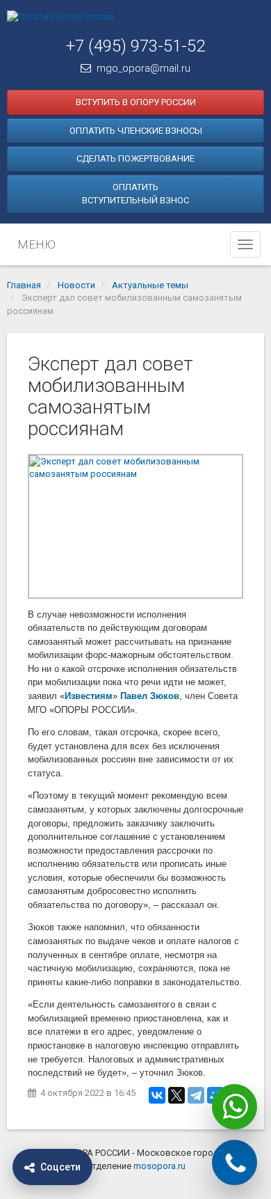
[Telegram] (196, 1095)
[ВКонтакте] (157, 1095)
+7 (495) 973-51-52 (135, 46)
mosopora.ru (159, 1166)
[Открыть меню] (245, 244)
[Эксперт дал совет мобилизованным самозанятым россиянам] (135, 526)
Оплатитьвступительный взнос (135, 194)
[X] (176, 1095)
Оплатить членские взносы (135, 130)
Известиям (89, 696)
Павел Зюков (149, 696)
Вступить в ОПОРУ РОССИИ (136, 102)
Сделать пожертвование (135, 158)
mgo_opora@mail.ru (143, 68)
